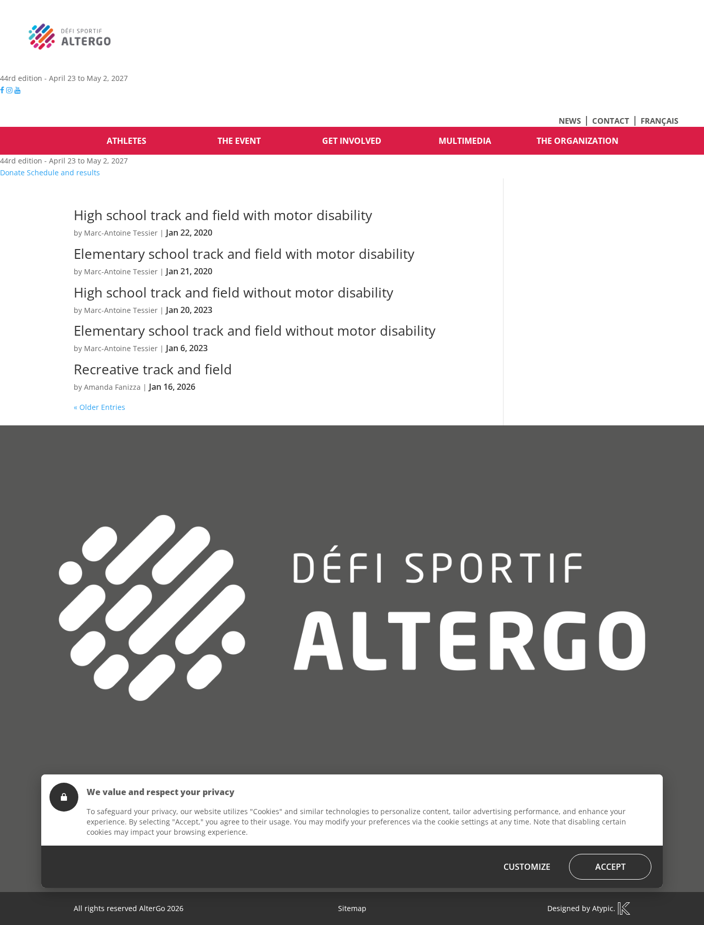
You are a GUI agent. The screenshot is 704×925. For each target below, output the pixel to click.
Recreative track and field (153, 369)
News (570, 120)
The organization (577, 140)
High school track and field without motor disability (233, 292)
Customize (527, 866)
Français (659, 120)
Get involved (351, 140)
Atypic (602, 908)
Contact (610, 120)
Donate (12, 172)
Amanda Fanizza (112, 387)
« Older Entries (99, 407)
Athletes (126, 140)
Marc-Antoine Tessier (121, 233)
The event (239, 140)
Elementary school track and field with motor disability (244, 253)
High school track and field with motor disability (223, 215)
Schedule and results (63, 172)
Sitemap (352, 908)
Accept (610, 866)
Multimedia (465, 140)
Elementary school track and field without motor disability (254, 330)
